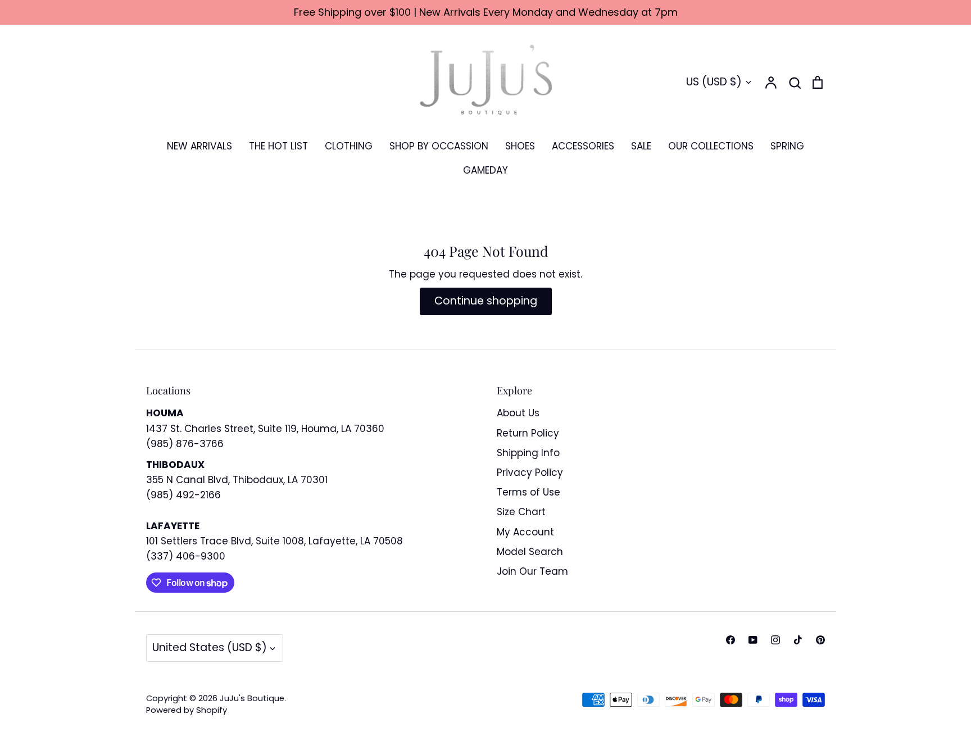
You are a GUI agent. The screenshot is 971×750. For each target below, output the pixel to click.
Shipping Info (528, 453)
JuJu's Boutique (252, 698)
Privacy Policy (530, 472)
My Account (525, 532)
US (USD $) (714, 81)
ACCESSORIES (583, 146)
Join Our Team (532, 571)
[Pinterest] (820, 640)
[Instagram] (775, 640)
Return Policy (528, 433)
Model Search (530, 551)
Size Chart (521, 512)
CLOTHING (349, 146)
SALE (641, 146)
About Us (518, 413)
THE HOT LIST (278, 146)
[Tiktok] (798, 640)
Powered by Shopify (186, 710)
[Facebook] (730, 640)
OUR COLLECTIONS (711, 146)
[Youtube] (753, 640)
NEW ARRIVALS (199, 146)
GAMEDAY (485, 170)
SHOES (520, 146)
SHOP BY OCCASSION (438, 146)
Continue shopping (485, 300)
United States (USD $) (209, 647)
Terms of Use (528, 492)
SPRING (787, 146)
